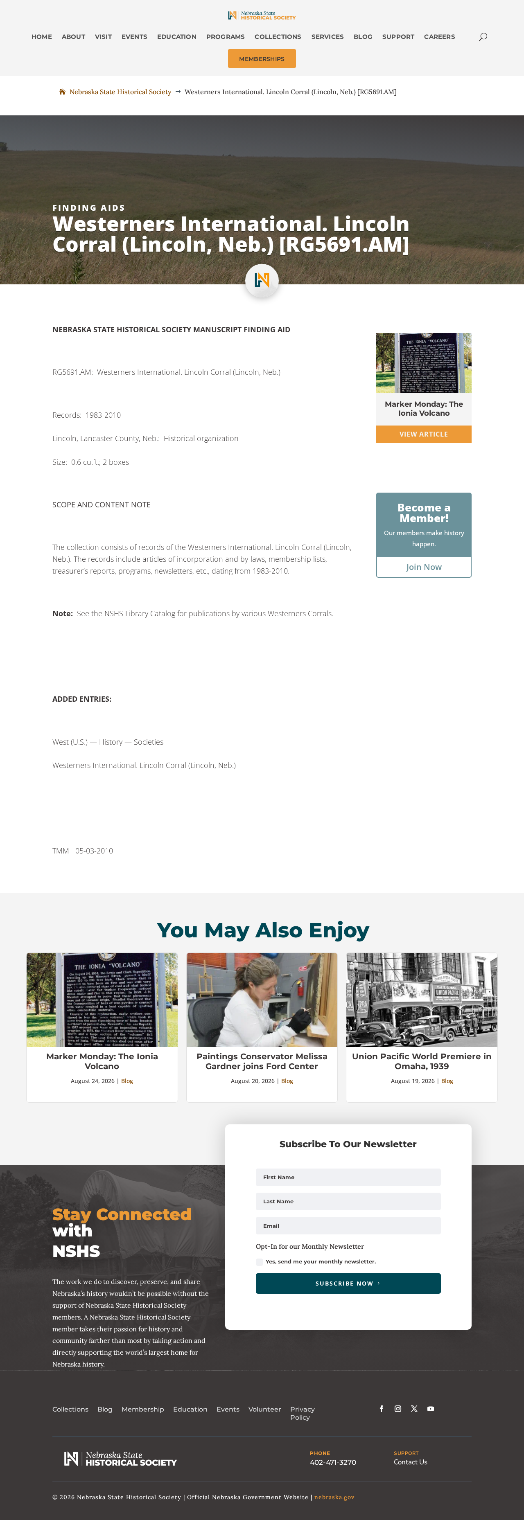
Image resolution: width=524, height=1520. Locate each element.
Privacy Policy (302, 1413)
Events (228, 1409)
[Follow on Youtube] (430, 1408)
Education (190, 1409)
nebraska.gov (334, 1497)
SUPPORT (406, 1453)
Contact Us (410, 1462)
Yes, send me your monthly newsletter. (321, 1261)
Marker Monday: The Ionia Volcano (424, 409)
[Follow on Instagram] (397, 1408)
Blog (127, 1081)
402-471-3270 (333, 1462)
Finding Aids (89, 207)
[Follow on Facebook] (381, 1408)
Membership (143, 1409)
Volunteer (264, 1409)
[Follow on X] (414, 1408)
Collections (70, 1409)
